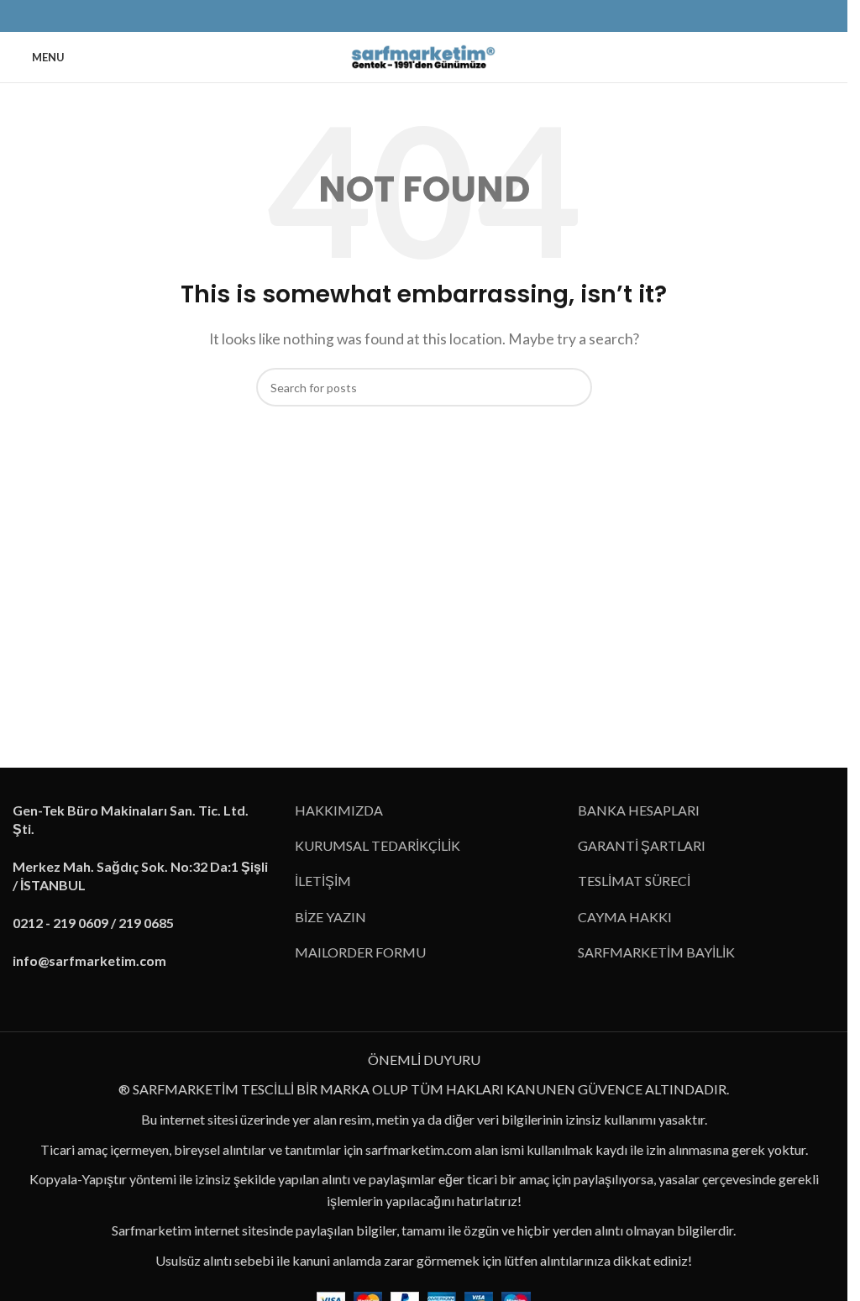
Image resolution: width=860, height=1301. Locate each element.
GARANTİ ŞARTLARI (641, 845)
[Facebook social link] (374, 16)
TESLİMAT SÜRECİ (634, 881)
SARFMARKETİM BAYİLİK (656, 952)
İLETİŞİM (323, 881)
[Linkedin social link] (434, 16)
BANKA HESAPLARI (639, 810)
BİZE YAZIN (330, 917)
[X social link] (394, 16)
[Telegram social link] (474, 16)
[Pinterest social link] (414, 16)
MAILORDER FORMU (360, 952)
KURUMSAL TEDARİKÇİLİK (377, 845)
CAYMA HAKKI (625, 917)
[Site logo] (424, 55)
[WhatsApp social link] (454, 16)
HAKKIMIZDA (339, 810)
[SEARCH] (572, 387)
